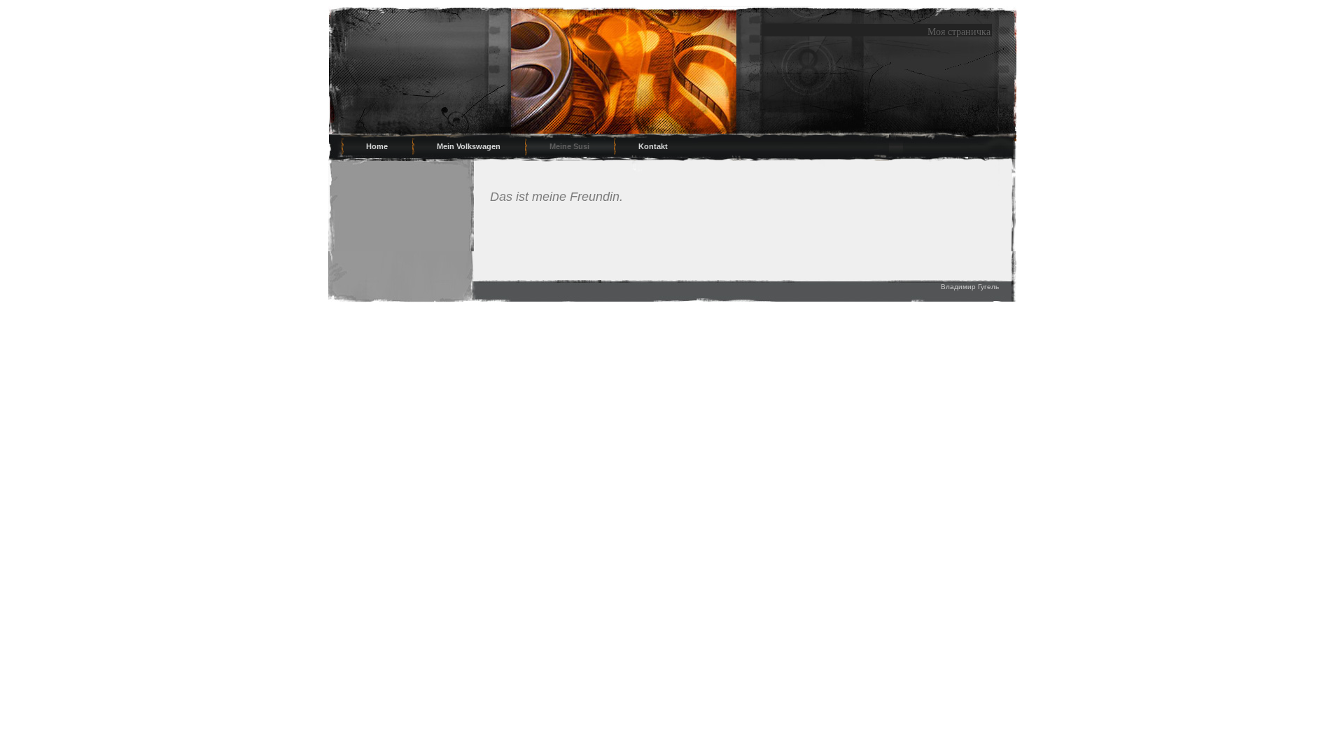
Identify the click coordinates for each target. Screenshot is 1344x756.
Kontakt (653, 146)
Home (377, 146)
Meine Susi (569, 146)
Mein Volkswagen (468, 146)
